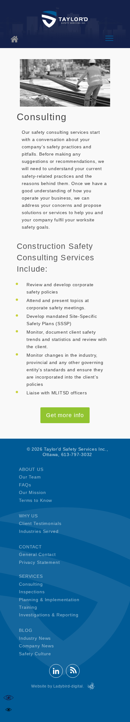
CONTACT (30, 546)
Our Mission (32, 492)
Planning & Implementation (49, 599)
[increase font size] (9, 698)
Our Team (30, 476)
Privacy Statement (39, 562)
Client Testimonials (40, 523)
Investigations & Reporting (48, 614)
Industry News (35, 638)
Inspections (32, 591)
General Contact (37, 554)
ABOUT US (31, 469)
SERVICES (31, 576)
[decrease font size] (9, 710)
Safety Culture (35, 653)
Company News (36, 645)
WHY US (28, 515)
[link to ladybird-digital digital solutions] (91, 686)
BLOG (25, 630)
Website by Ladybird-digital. (57, 686)
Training (28, 607)
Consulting (31, 584)
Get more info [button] (65, 415)
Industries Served (39, 531)
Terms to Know (35, 500)
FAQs (25, 484)
